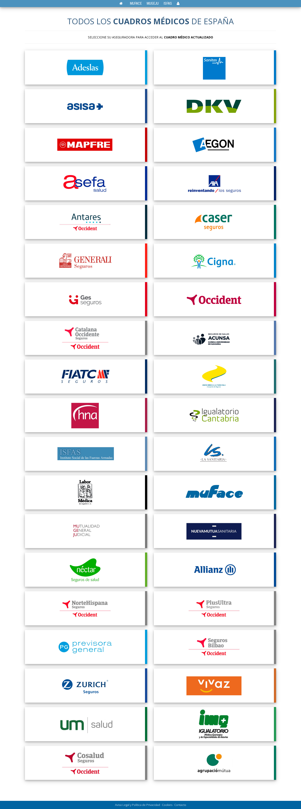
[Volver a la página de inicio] (123, 3)
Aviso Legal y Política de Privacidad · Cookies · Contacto (150, 805)
